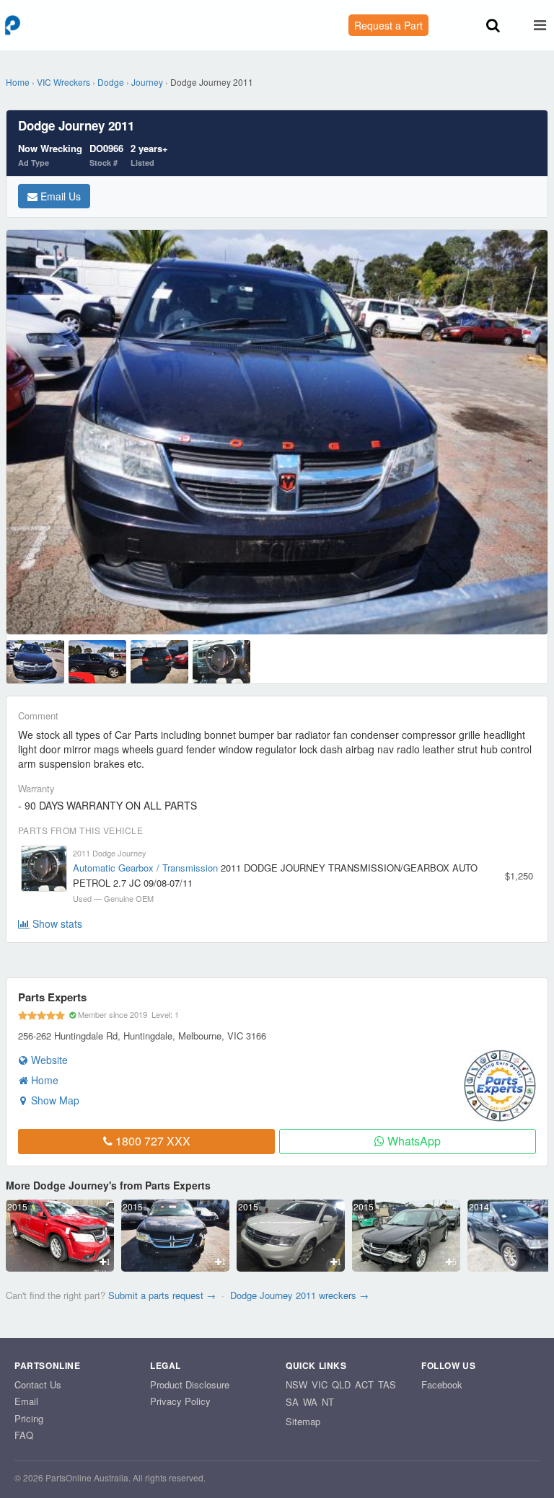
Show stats (56, 923)
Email (26, 1401)
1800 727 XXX (151, 1141)
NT (328, 1402)
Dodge (110, 82)
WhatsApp (412, 1141)
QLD (341, 1384)
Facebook (441, 1384)
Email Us (59, 196)
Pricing (28, 1418)
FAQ (23, 1435)
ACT (364, 1384)
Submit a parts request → (162, 1295)
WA (310, 1402)
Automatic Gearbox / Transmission (145, 867)
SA (292, 1402)
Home (18, 82)
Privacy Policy (180, 1401)
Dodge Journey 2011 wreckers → (299, 1295)
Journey (147, 82)
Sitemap (303, 1421)
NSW (296, 1384)
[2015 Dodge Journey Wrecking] (60, 1267)
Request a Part (388, 25)
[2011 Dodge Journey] (35, 661)
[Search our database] (493, 26)
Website (48, 1059)
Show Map (53, 1100)
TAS (387, 1384)
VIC (319, 1384)
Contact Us (37, 1384)
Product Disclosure (189, 1384)
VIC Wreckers (63, 82)
